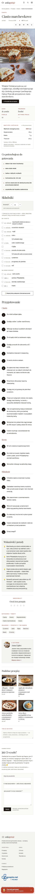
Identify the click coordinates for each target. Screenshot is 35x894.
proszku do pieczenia (18, 250)
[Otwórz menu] (32, 2)
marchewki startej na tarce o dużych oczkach (21, 223)
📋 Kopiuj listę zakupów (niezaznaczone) (17, 293)
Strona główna (5, 9)
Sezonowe (5, 856)
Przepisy (13, 9)
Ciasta (18, 9)
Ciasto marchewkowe (9, 621)
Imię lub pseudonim (9, 776)
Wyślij (7, 809)
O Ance (21, 850)
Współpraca (22, 856)
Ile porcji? (6, 204)
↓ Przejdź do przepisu (10, 101)
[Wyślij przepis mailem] (23, 24)
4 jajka (14, 247)
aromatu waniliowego (18, 282)
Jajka (12, 628)
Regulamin (5, 869)
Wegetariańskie (21, 617)
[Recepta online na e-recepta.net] (10, 877)
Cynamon (5, 628)
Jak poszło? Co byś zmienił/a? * (13, 791)
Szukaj (4, 859)
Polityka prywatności (7, 866)
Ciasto (20, 621)
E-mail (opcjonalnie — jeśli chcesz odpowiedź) (17, 783)
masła (13, 286)
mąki (13, 231)
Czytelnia (4, 853)
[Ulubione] (24, 2)
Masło (4, 632)
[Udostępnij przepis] (15, 24)
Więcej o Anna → (16, 660)
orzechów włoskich (18, 228)
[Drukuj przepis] (19, 24)
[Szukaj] (28, 2)
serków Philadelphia (18, 278)
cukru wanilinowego (18, 243)
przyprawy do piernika (18, 262)
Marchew (25, 628)
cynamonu (15, 258)
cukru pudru (16, 274)
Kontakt (21, 853)
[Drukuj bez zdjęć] (27, 24)
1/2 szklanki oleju (17, 239)
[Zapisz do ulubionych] (31, 24)
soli (13, 265)
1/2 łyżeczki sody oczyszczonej (22, 254)
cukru (13, 235)
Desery (12, 617)
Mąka (18, 628)
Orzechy (11, 632)
